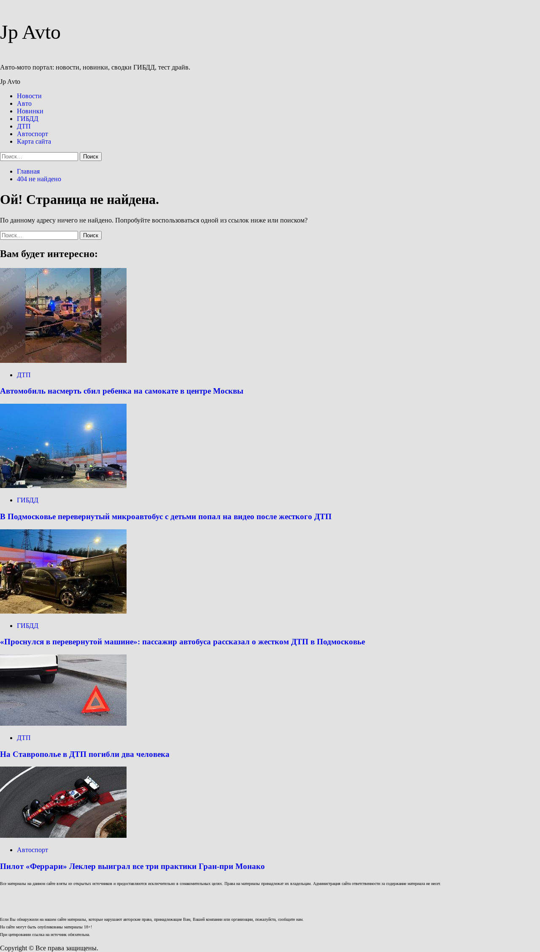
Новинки (30, 111)
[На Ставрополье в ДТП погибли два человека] (63, 723)
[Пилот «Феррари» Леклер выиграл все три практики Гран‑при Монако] (63, 835)
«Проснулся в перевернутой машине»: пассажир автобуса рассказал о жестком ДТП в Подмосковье (182, 641)
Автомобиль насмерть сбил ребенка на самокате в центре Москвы (121, 390)
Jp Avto (30, 32)
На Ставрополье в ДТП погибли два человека (85, 754)
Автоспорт (32, 133)
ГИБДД (27, 118)
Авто (24, 103)
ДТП (24, 126)
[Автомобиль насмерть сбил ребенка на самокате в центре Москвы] (63, 360)
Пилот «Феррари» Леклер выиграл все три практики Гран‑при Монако (132, 866)
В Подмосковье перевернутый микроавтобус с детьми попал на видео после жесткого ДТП (166, 516)
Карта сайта (34, 141)
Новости (29, 95)
